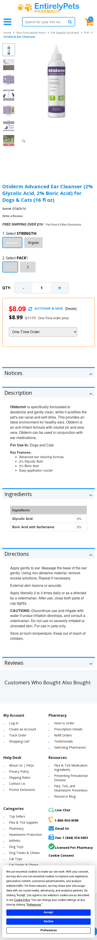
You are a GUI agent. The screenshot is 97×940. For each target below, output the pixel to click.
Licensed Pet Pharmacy (74, 847)
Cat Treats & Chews (23, 865)
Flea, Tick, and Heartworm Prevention (71, 788)
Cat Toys (15, 859)
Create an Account (22, 729)
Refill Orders (63, 735)
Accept (48, 912)
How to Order (64, 723)
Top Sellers (17, 816)
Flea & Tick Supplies (23, 822)
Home (7, 33)
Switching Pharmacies (70, 747)
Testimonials (63, 741)
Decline (48, 921)
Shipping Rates (19, 777)
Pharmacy (16, 828)
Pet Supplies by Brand (65, 33)
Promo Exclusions (22, 789)
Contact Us (17, 783)
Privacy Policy (19, 771)
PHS (86, 33)
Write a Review (12, 216)
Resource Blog (65, 796)
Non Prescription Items (31, 33)
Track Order (17, 735)
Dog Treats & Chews (24, 853)
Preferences (48, 930)
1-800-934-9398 (66, 820)
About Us (16, 765)
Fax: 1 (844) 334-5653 (71, 838)
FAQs (30, 765)
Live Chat (62, 810)
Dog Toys (16, 847)
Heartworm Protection (25, 834)
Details (71, 308)
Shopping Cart (19, 741)
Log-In (13, 723)
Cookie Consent (61, 855)
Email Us (62, 828)
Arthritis (14, 840)
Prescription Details (68, 729)
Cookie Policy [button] (22, 900)
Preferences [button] (34, 904)
